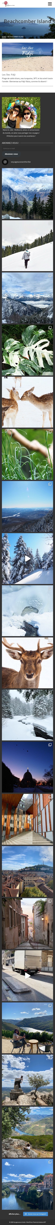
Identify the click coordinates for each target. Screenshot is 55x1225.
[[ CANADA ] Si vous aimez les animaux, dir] (27, 662)
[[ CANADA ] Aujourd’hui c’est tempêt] (27, 715)
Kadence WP (42, 1222)
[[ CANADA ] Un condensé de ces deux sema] (27, 558)
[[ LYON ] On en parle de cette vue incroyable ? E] (27, 871)
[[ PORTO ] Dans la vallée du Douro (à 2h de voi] (27, 1027)
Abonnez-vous (11, 154)
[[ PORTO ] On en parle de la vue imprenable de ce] (27, 1132)
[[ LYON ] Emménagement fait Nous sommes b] (27, 923)
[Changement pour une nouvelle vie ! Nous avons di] (27, 975)
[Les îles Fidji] (27, 57)
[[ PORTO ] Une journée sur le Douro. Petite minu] (27, 1184)
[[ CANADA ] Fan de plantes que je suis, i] (27, 454)
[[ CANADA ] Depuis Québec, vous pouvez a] (27, 610)
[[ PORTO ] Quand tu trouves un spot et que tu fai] (27, 1080)
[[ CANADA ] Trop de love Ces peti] (27, 402)
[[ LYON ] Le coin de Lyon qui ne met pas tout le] (27, 819)
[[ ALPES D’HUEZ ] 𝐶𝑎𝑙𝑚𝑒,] (27, 193)
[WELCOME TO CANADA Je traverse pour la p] (27, 767)
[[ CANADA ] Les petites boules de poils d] (27, 506)
